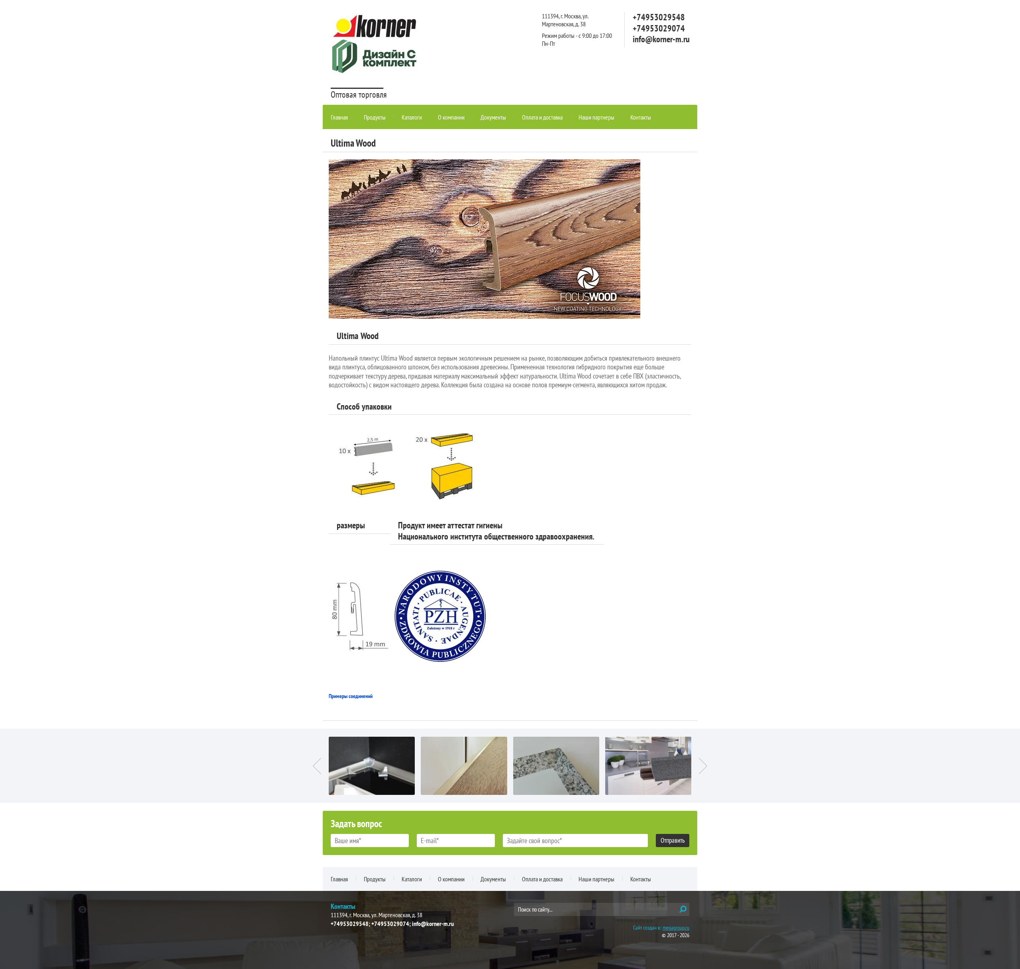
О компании (451, 117)
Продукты (375, 117)
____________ (357, 81)
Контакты (640, 117)
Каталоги (412, 117)
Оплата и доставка (542, 117)
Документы (493, 117)
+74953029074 (659, 28)
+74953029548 (659, 17)
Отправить (673, 840)
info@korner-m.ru (661, 39)
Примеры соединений (351, 696)
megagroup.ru (676, 927)
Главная (339, 117)
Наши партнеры (596, 117)
